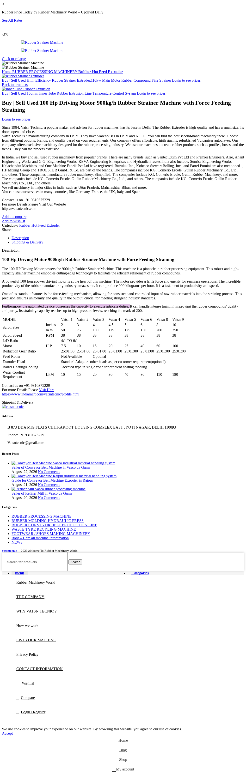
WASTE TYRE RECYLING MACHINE (44, 529)
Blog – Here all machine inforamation (40, 538)
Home (7, 72)
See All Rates (12, 20)
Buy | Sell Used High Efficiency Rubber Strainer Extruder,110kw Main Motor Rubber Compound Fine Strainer (87, 80)
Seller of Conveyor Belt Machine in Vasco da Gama (51, 467)
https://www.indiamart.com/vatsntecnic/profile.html (40, 394)
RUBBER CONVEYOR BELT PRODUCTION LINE (54, 525)
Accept (7, 733)
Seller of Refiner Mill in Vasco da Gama (42, 493)
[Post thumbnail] (63, 463)
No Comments (49, 472)
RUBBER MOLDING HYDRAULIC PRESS (48, 521)
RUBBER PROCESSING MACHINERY (45, 72)
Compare (28, 698)
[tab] (128, 238)
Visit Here (46, 390)
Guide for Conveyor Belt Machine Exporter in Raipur (52, 480)
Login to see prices (186, 80)
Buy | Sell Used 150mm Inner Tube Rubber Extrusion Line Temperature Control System (69, 93)
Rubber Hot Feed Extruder (100, 72)
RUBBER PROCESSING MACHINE (42, 516)
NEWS (17, 542)
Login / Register (33, 712)
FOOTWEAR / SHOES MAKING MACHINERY (51, 534)
